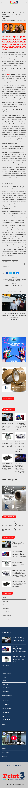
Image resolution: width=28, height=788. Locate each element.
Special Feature (7, 615)
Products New (6, 612)
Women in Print (6, 266)
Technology (6, 619)
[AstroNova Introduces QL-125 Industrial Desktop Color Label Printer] (6, 563)
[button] (3, 307)
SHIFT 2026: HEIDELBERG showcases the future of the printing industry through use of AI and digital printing (20, 468)
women (24, 240)
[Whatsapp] (20, 765)
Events (4, 597)
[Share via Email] (17, 273)
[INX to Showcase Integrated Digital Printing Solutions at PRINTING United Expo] (6, 554)
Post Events (6, 608)
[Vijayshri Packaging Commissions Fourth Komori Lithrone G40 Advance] (14, 302)
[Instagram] (11, 765)
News (4, 604)
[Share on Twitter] (10, 273)
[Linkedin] (13, 765)
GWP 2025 (15, 261)
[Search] (26, 2)
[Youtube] (16, 765)
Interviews (5, 601)
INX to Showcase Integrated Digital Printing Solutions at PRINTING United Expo (19, 554)
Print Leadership (19, 264)
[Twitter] (9, 765)
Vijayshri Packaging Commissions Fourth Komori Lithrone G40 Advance (18, 544)
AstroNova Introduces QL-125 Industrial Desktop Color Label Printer (18, 563)
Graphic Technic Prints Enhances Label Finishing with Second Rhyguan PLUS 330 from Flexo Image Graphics (19, 573)
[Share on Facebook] (7, 273)
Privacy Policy (5, 752)
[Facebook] (7, 765)
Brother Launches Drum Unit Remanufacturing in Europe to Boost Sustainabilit (19, 584)
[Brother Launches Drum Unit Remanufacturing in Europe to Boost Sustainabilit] (6, 584)
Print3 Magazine (11, 20)
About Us (4, 748)
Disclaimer (4, 756)
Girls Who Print (6, 261)
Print (8, 74)
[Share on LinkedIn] (14, 273)
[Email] (18, 765)
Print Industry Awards (8, 264)
